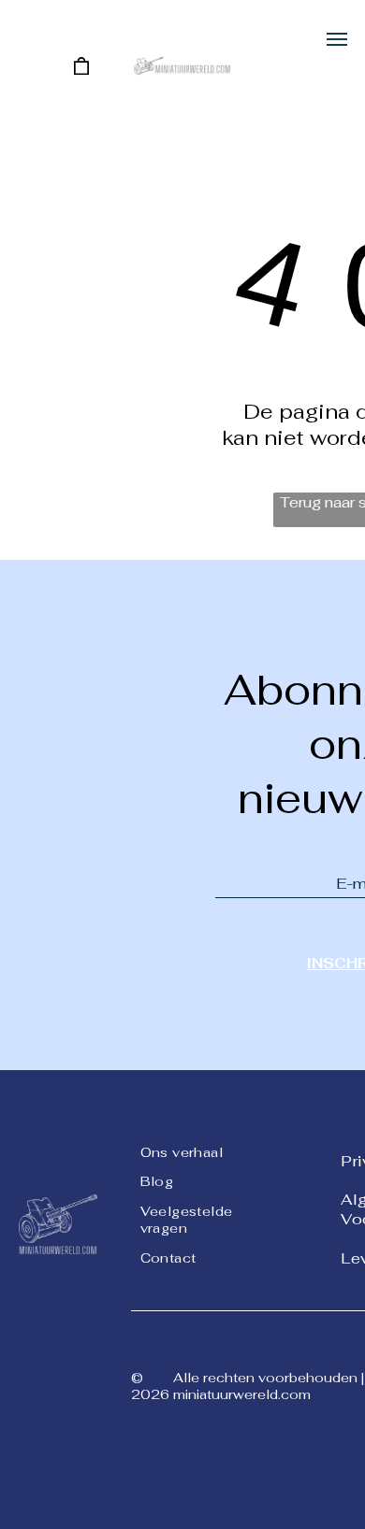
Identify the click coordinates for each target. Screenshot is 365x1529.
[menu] (337, 39)
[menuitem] (207, 1150)
